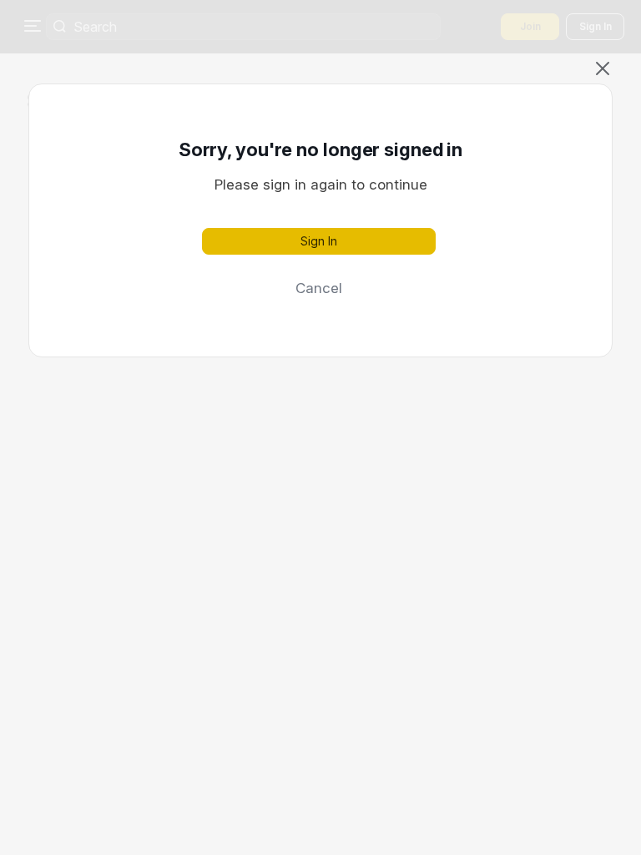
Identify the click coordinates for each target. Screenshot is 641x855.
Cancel (318, 288)
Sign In (318, 241)
